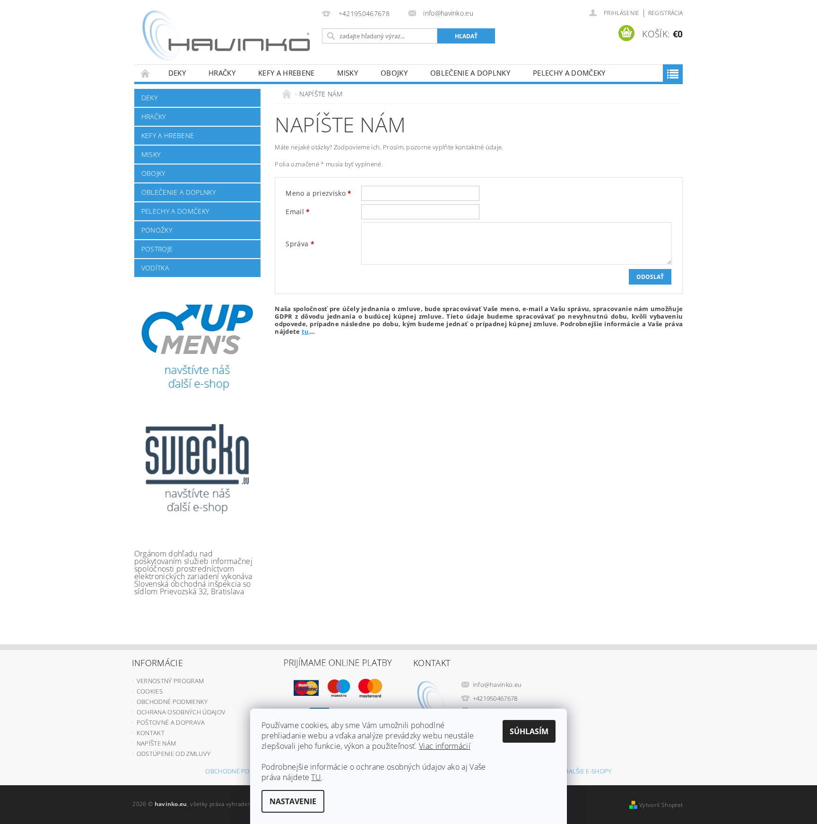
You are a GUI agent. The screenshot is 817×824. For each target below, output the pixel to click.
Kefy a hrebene (286, 73)
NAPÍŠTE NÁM (156, 743)
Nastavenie (292, 801)
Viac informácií (444, 746)
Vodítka (155, 267)
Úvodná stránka (145, 73)
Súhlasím (529, 731)
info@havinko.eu (497, 684)
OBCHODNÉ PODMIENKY (172, 701)
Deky (177, 73)
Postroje (157, 248)
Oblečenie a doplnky (470, 73)
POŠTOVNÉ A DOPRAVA (171, 722)
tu (305, 331)
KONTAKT (151, 733)
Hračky (222, 73)
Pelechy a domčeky (569, 73)
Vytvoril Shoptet (661, 805)
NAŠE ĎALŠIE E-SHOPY (580, 771)
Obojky (394, 73)
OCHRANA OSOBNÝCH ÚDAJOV (181, 712)
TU (316, 777)
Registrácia (665, 13)
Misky (347, 73)
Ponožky (156, 230)
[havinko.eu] (226, 37)
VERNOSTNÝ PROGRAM (170, 681)
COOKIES (150, 691)
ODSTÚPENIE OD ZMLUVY (173, 753)
